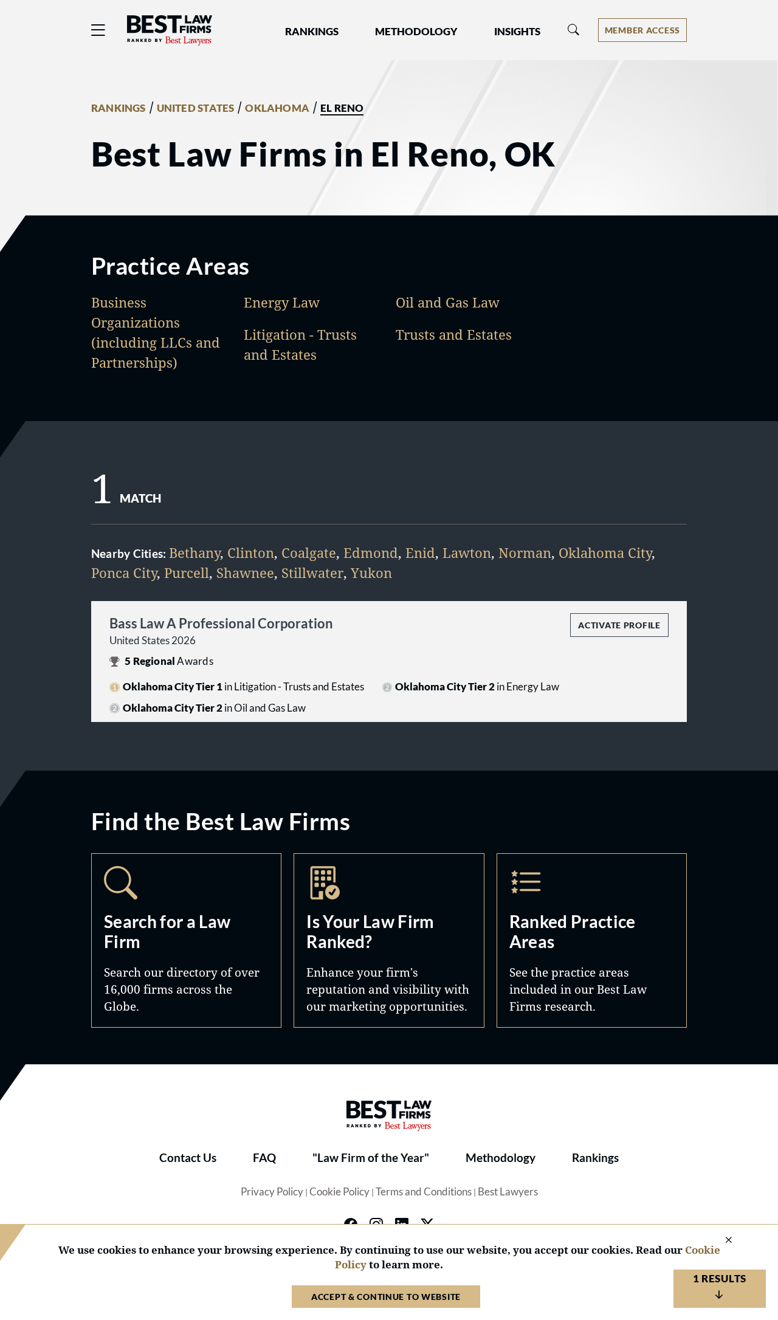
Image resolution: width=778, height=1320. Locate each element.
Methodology (500, 1157)
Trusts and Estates (454, 334)
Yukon (371, 572)
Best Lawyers (508, 1192)
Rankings (595, 1157)
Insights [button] (517, 32)
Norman (524, 552)
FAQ (264, 1157)
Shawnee (245, 572)
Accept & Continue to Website (386, 1296)
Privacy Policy (272, 1192)
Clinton (250, 552)
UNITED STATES (196, 108)
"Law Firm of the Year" (370, 1157)
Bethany (194, 552)
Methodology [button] (416, 32)
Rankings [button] (312, 32)
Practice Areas (591, 940)
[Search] (574, 30)
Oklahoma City (605, 552)
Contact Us (187, 1157)
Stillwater (312, 572)
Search (186, 940)
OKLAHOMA (277, 108)
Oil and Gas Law (448, 302)
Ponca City (124, 572)
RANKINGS (118, 108)
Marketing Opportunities (388, 940)
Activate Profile (619, 625)
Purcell (186, 572)
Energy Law (282, 302)
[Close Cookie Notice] (721, 1240)
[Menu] (98, 30)
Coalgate (308, 552)
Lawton (466, 552)
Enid (420, 552)
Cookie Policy (339, 1192)
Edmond (370, 552)
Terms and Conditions (424, 1192)
